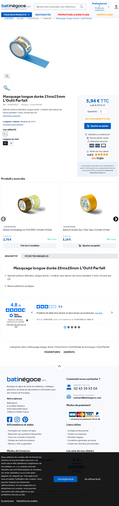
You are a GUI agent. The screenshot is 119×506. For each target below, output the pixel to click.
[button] (27, 501)
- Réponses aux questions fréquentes (24, 434)
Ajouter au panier (99, 126)
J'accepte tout (65, 479)
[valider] (81, 7)
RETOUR (9, 18)
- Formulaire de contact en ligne (21, 430)
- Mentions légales (74, 437)
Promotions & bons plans (73, 14)
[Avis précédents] (32, 313)
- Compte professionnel (77, 430)
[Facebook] (11, 419)
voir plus (98, 313)
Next (114, 217)
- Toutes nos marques (76, 434)
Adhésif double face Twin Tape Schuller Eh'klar (86, 229)
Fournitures (33, 18)
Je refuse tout (92, 479)
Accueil (20, 18)
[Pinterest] (26, 419)
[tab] (11, 256)
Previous (1, 217)
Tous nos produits (15, 14)
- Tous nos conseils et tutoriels (21, 437)
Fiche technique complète (13, 125)
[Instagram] (18, 419)
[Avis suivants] (112, 313)
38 (11, 143)
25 (5, 143)
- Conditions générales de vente (81, 440)
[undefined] (27, 320)
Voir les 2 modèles (29, 245)
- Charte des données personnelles (82, 443)
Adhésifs (47, 18)
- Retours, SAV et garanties (19, 443)
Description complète (11, 116)
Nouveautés (43, 14)
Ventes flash (105, 14)
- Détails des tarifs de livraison (21, 440)
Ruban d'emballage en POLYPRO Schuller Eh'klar (27, 229)
